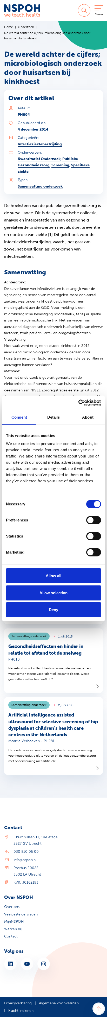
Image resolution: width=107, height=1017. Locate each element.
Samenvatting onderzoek (40, 186)
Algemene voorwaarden (59, 1003)
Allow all (54, 576)
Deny (53, 609)
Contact (11, 936)
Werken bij (13, 929)
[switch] (93, 520)
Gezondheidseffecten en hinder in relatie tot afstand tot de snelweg (45, 649)
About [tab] (87, 417)
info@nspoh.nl (25, 860)
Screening (60, 165)
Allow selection (53, 593)
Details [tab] (53, 417)
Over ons (11, 907)
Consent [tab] (19, 417)
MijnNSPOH (14, 921)
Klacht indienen (21, 1010)
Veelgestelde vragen (21, 914)
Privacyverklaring (18, 1003)
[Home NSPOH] (22, 10)
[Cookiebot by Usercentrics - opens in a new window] (78, 402)
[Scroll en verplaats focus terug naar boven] (98, 1008)
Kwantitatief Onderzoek (39, 159)
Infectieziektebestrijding (40, 144)
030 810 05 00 (26, 851)
